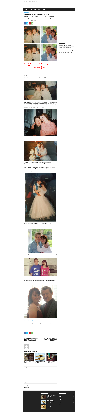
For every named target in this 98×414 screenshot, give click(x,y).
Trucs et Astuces (34, 1)
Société (28, 12)
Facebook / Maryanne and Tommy (29, 320)
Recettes (27, 1)
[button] (73, 9)
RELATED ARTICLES (27, 351)
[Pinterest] (30, 23)
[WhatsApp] (32, 23)
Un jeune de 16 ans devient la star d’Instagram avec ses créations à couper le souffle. (50, 339)
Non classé (60, 396)
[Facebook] (25, 23)
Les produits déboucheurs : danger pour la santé (50, 362)
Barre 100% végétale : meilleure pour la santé (51, 406)
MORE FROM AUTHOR (34, 351)
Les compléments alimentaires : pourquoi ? (40, 362)
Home (24, 11)
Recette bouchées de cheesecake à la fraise (65, 52)
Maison (30, 1)
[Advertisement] (66, 26)
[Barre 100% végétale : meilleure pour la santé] (43, 407)
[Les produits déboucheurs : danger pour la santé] (51, 357)
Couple (60, 402)
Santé (24, 1)
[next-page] (56, 351)
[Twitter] (27, 23)
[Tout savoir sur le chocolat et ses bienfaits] (29, 357)
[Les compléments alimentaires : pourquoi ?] (40, 357)
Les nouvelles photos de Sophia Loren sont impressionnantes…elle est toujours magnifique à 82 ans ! (31, 339)
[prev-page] (54, 351)
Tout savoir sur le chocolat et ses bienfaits (29, 362)
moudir (26, 20)
